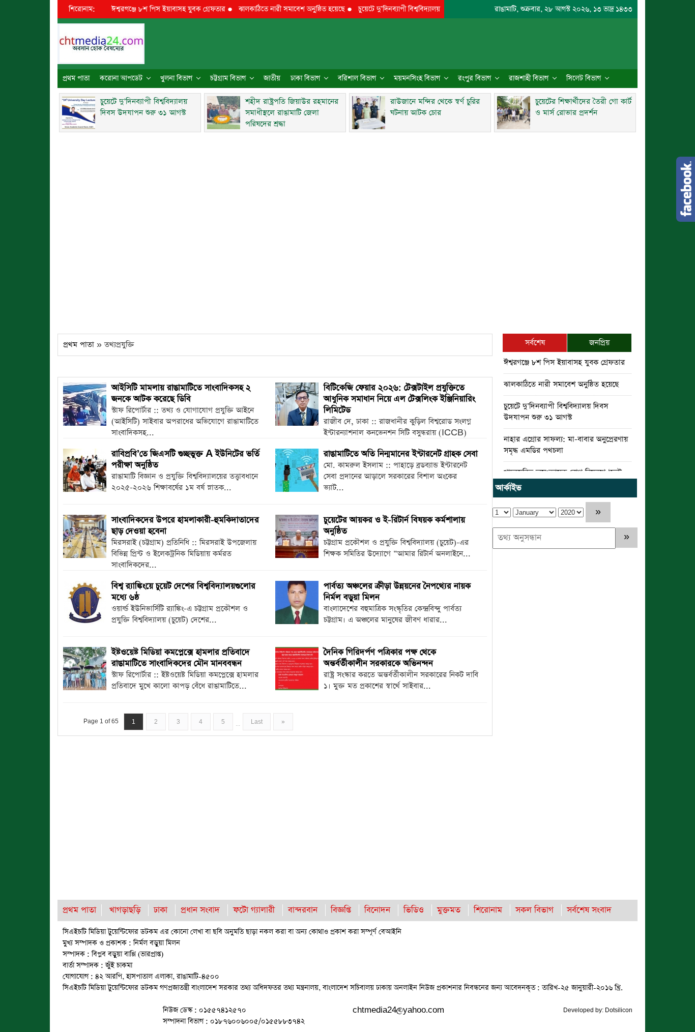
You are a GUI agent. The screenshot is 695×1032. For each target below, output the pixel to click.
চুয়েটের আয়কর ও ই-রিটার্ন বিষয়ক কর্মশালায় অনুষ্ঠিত (394, 525)
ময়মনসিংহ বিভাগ (417, 78)
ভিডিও (413, 910)
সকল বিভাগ (534, 910)
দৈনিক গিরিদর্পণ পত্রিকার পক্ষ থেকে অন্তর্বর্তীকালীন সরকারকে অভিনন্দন (380, 657)
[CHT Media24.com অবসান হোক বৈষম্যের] (100, 43)
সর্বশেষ (535, 342)
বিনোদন (377, 910)
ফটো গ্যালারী (254, 910)
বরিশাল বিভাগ (357, 78)
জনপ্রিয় (599, 342)
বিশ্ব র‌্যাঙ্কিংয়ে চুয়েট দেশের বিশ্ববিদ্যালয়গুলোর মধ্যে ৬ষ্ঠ (183, 591)
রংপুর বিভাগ (474, 78)
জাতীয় (272, 78)
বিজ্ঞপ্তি (341, 910)
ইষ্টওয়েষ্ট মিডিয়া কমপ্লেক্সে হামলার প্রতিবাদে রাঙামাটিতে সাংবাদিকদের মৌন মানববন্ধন (180, 657)
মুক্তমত (448, 910)
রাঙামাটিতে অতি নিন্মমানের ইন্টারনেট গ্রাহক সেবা (401, 454)
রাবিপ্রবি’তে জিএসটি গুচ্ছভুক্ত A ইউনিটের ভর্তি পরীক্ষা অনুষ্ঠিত (185, 459)
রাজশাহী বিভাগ (528, 78)
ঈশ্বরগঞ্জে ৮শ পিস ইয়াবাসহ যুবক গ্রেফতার (153, 9)
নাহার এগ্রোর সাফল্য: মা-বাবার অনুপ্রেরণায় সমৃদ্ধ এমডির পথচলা (566, 445)
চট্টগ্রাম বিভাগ (228, 78)
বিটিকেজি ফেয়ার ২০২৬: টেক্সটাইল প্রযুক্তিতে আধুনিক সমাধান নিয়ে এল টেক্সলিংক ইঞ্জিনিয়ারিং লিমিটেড (399, 399)
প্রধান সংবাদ (200, 910)
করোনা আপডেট (121, 78)
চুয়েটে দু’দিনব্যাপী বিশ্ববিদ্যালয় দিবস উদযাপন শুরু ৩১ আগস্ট (424, 9)
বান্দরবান (302, 910)
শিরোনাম (488, 910)
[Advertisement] (347, 230)
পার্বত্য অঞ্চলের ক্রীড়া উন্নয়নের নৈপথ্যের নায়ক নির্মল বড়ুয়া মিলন (397, 591)
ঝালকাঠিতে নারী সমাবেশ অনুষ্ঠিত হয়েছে (276, 9)
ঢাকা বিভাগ (305, 78)
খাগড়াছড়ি (124, 910)
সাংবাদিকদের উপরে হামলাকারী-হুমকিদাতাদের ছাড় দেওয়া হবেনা (185, 525)
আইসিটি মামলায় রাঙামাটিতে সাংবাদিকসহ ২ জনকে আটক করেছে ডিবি (181, 393)
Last (257, 721)
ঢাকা (160, 910)
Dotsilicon (618, 1010)
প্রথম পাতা (76, 78)
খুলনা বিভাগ (176, 78)
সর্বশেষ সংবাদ (589, 910)
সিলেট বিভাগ (583, 78)
